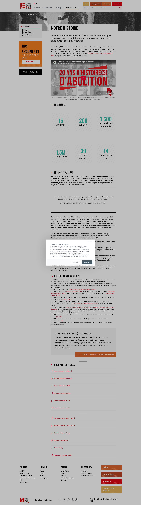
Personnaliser (76, 262)
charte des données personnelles (76, 256)
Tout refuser (90, 241)
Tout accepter (87, 262)
